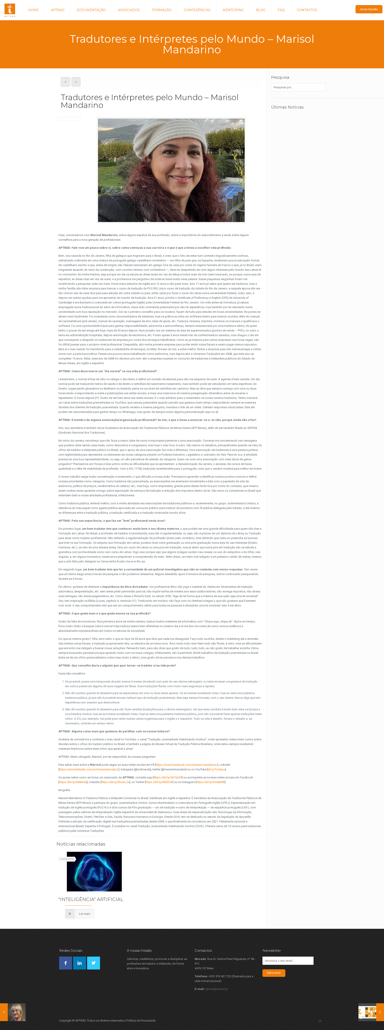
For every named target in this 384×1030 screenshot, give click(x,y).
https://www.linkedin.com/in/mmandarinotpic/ (89, 769)
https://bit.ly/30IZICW (159, 782)
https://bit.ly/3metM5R (210, 782)
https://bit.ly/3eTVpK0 (168, 777)
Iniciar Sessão (369, 9)
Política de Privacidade (141, 1020)
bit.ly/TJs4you (216, 769)
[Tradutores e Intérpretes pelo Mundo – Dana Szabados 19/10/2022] (13, 1012)
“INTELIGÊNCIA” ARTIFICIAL (90, 899)
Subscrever (274, 972)
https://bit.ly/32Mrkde (73, 782)
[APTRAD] (9, 10)
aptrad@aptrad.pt (216, 989)
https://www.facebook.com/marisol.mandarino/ (187, 764)
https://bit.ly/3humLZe (115, 782)
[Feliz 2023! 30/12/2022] (371, 1012)
